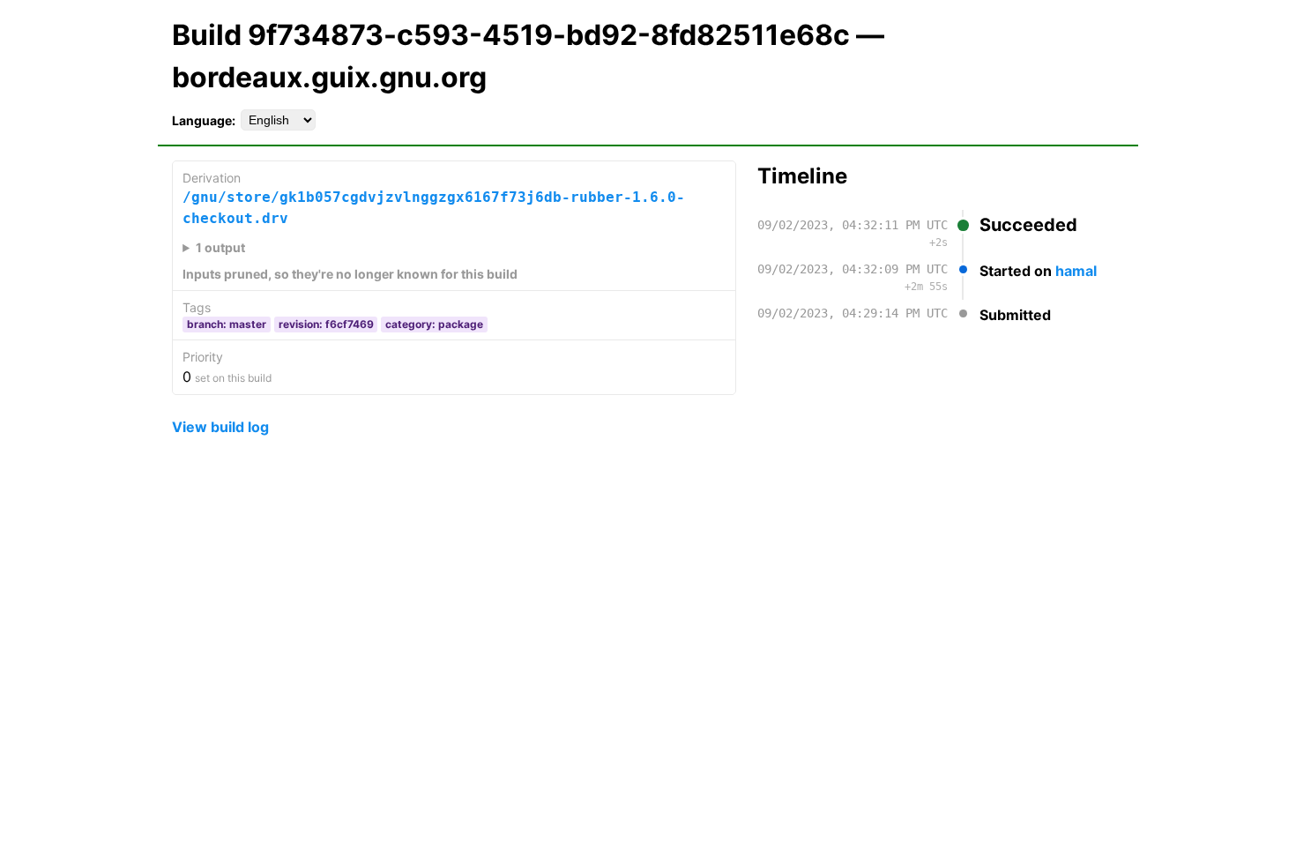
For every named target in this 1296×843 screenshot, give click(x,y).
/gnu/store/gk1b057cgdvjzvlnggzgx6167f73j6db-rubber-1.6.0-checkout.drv (433, 208)
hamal (1076, 271)
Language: (203, 120)
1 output (220, 247)
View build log (220, 427)
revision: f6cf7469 (326, 324)
